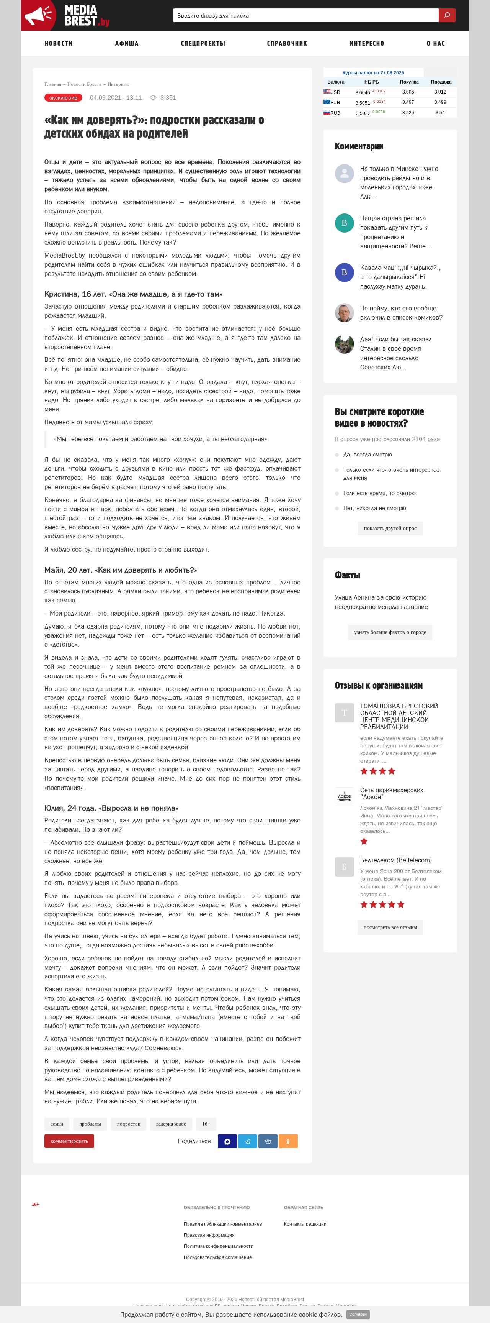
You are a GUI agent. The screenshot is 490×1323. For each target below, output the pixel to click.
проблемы (90, 1124)
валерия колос (171, 1124)
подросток (128, 1124)
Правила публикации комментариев (223, 1224)
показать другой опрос (390, 528)
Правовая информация (209, 1235)
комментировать (69, 1141)
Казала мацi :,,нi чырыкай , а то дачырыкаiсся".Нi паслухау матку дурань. (400, 277)
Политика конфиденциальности (218, 1246)
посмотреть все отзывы (390, 927)
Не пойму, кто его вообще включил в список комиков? (401, 312)
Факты (347, 575)
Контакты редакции (305, 1224)
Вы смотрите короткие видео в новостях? (379, 417)
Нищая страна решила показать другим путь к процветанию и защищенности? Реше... (395, 232)
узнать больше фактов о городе (390, 632)
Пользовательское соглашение (218, 1257)
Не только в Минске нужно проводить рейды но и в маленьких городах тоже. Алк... (399, 182)
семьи (57, 1124)
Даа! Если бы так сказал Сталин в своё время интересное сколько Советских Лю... (396, 353)
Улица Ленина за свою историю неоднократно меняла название (381, 602)
